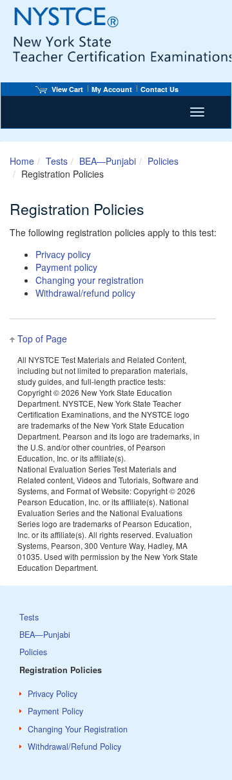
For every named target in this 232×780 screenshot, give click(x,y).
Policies (163, 160)
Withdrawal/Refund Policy (74, 746)
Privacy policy (63, 254)
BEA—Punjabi (107, 160)
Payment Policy (55, 711)
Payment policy (66, 267)
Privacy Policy (52, 694)
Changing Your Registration (78, 729)
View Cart (67, 89)
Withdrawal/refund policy (85, 292)
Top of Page (42, 338)
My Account (112, 89)
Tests (57, 160)
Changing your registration (89, 280)
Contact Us (159, 89)
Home (22, 160)
